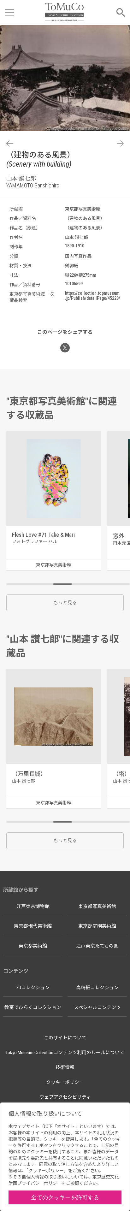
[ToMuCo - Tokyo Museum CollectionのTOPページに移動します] (64, 12)
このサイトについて (65, 1038)
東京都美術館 (33, 946)
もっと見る (65, 603)
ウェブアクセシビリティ (65, 1097)
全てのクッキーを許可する (65, 1197)
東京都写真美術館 (97, 906)
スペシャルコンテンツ (97, 1007)
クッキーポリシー (65, 1082)
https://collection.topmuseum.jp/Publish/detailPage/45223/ (92, 296)
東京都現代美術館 (33, 926)
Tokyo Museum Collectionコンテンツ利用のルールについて (65, 1052)
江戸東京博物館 (33, 906)
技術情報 (65, 1067)
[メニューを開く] (9, 12)
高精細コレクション (97, 987)
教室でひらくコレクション (32, 1007)
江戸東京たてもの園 (97, 946)
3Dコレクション (33, 987)
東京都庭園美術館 (97, 926)
